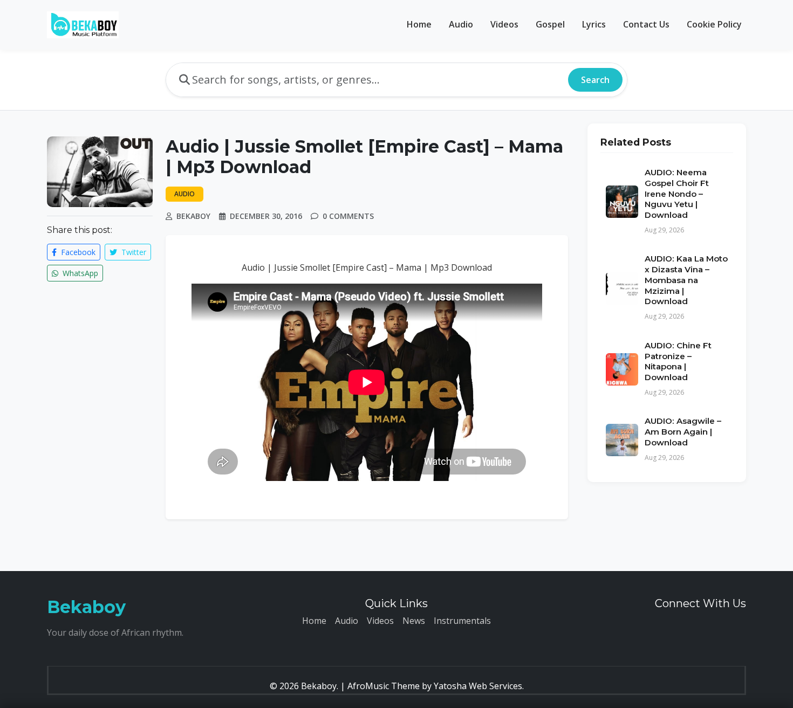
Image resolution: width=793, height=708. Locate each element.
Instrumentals (462, 621)
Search (595, 80)
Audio (461, 24)
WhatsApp (79, 273)
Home (419, 24)
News (413, 621)
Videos (504, 24)
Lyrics (594, 24)
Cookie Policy (714, 24)
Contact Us (646, 24)
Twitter (132, 252)
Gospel (550, 24)
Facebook (77, 252)
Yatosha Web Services (478, 686)
